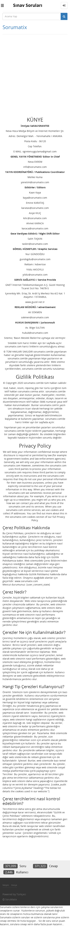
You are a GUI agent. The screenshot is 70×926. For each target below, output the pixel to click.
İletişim (6, 885)
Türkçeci (21, 894)
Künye (14, 885)
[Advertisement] (35, 73)
